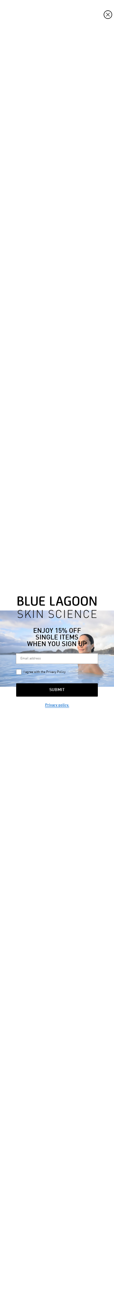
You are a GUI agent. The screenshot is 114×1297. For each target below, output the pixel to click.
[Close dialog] (108, 15)
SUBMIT (57, 690)
